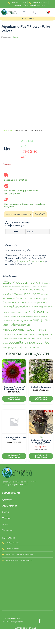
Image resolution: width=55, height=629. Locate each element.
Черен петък (33, 294)
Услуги (5, 511)
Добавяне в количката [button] (14, 399)
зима (12, 316)
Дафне (27, 286)
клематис (44, 316)
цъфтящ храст (27, 347)
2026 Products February (23, 282)
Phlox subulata (13, 286)
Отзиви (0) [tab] (40, 214)
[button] (24, 12)
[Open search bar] (35, 12)
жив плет (36, 311)
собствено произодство (29, 342)
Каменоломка (34, 286)
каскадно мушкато (33, 316)
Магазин (12, 130)
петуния (13, 338)
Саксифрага (14, 290)
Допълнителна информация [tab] (18, 214)
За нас (5, 524)
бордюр (44, 298)
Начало (5, 130)
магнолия (23, 324)
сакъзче (5, 343)
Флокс (20, 294)
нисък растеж (24, 334)
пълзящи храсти (41, 338)
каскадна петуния (20, 316)
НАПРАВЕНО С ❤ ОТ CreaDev (26, 628)
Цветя (15, 37)
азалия (46, 294)
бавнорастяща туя (28, 298)
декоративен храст (23, 306)
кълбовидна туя (21, 320)
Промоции (7, 530)
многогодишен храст (20, 329)
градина (33, 303)
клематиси (6, 320)
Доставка (7, 499)
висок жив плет (21, 302)
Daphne (5, 286)
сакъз (49, 338)
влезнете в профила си (30, 261)
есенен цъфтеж (18, 312)
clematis (47, 283)
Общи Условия (9, 505)
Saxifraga (21, 286)
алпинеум (9, 298)
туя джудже (9, 347)
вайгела (8, 302)
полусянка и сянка (25, 338)
